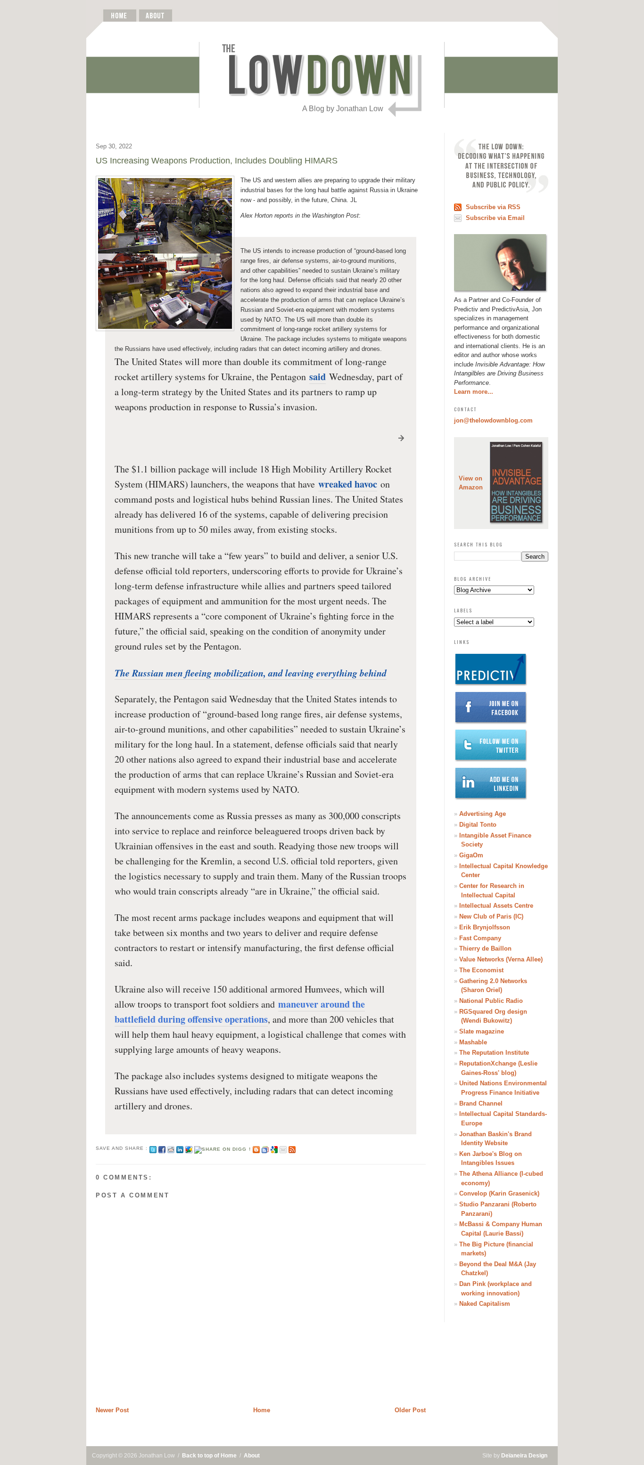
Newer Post (112, 1410)
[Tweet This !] (153, 1148)
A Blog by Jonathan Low (342, 109)
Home (261, 1410)
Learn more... (473, 391)
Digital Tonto (477, 824)
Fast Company (480, 938)
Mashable (473, 1042)
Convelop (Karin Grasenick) (499, 1193)
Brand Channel (481, 1103)
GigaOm (471, 855)
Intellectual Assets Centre (496, 905)
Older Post (410, 1410)
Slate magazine (481, 1031)
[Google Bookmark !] (274, 1148)
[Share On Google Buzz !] (188, 1148)
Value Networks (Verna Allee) (501, 959)
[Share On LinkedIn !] (179, 1148)
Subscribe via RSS (493, 207)
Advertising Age (482, 813)
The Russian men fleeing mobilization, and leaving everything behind (251, 672)
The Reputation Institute (494, 1052)
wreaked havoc (347, 484)
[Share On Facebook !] (161, 1148)
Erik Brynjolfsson (484, 927)
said (317, 376)
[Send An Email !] (283, 1148)
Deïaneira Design (524, 1455)
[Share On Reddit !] (170, 1148)
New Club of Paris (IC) (491, 916)
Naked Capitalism (484, 1303)
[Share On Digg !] (222, 1148)
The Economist (481, 970)
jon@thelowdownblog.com (493, 420)
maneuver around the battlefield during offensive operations (240, 1011)
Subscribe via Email (495, 217)
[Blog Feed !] (292, 1148)
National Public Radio (491, 1000)
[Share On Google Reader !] (265, 1148)
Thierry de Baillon (485, 948)
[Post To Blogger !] (256, 1148)
